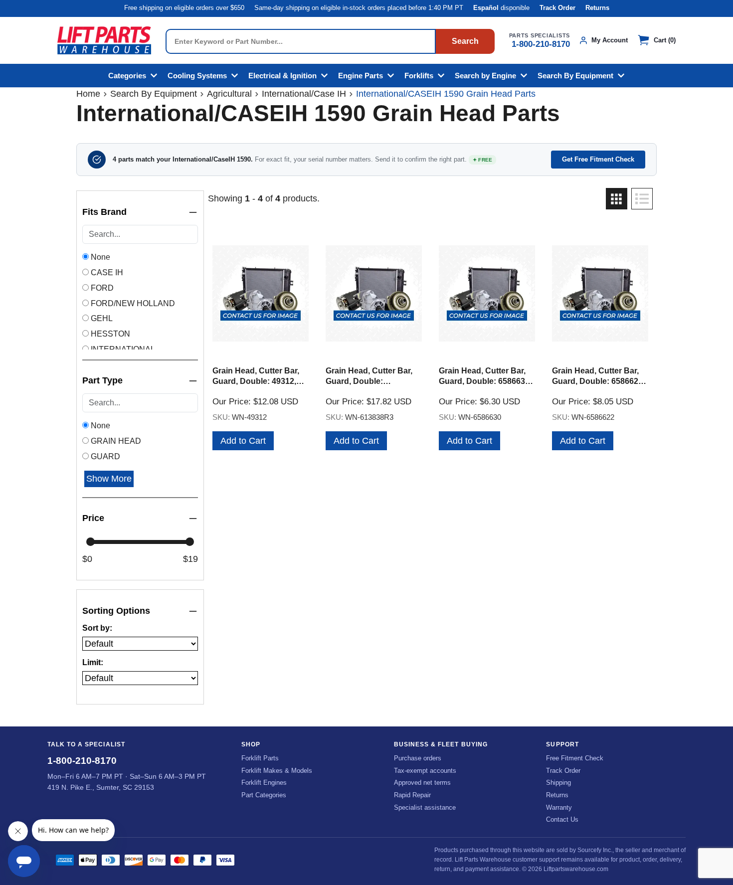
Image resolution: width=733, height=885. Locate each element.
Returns (597, 7)
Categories (127, 75)
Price (93, 518)
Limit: (92, 662)
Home (88, 94)
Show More (109, 479)
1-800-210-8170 (541, 44)
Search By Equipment (575, 75)
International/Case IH (304, 94)
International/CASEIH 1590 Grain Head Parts (446, 94)
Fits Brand (104, 212)
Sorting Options (116, 611)
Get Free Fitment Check (598, 159)
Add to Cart (243, 441)
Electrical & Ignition (282, 75)
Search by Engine (485, 75)
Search (465, 41)
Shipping (558, 782)
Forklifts (418, 75)
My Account (609, 40)
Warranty (559, 807)
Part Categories (263, 795)
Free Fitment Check (574, 758)
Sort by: (97, 628)
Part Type (102, 380)
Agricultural (229, 94)
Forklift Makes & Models (276, 770)
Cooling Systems (197, 75)
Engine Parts (360, 75)
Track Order (557, 7)
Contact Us (562, 819)
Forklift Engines (264, 782)
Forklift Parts (260, 758)
